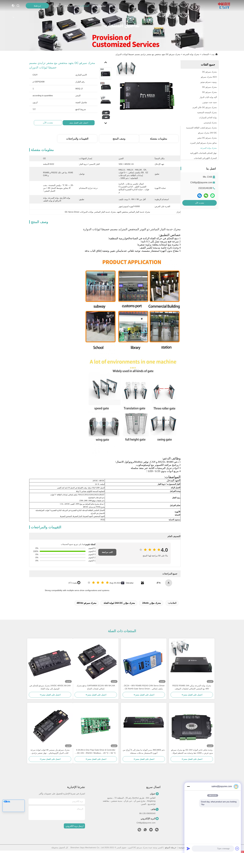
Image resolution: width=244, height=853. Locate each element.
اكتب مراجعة (107, 552)
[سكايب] (199, 195)
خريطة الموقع (170, 847)
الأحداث (71, 5)
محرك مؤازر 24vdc (151, 603)
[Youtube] (151, 830)
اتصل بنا (57, 5)
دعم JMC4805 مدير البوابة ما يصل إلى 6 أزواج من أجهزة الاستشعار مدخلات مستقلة (144, 751)
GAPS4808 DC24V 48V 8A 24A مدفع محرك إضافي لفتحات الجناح (96, 687)
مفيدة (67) (72, 583)
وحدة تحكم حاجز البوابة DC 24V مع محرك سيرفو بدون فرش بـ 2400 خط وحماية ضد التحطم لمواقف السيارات (192, 752)
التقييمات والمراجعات (77, 138)
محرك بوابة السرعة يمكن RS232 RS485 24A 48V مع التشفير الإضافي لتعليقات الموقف (191, 687)
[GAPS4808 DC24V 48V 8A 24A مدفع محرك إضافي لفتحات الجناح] (96, 661)
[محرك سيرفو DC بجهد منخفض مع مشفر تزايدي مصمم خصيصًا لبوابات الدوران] (148, 93)
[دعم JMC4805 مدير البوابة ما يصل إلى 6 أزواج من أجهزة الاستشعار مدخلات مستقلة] (144, 725)
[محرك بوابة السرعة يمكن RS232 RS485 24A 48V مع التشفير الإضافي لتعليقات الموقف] (192, 661)
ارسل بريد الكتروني (74, 826)
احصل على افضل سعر (78, 123)
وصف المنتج (119, 138)
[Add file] (237, 848)
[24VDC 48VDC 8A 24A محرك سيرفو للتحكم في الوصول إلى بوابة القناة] (50, 661)
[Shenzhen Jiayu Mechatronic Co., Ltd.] (224, 5)
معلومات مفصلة (158, 138)
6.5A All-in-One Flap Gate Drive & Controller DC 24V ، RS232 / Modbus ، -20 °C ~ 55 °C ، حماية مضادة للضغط (96, 752)
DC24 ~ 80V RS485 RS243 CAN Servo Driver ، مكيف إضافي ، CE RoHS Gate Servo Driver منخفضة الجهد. (144, 687)
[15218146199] (139, 830)
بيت (111, 5)
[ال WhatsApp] (212, 195)
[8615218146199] (145, 830)
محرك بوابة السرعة (191, 54)
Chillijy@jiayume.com (201, 182)
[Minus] (188, 786)
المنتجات (84, 5)
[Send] (188, 848)
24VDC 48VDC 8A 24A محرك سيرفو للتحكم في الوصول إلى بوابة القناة (50, 687)
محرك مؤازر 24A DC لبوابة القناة (119, 603)
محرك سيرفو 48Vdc (86, 603)
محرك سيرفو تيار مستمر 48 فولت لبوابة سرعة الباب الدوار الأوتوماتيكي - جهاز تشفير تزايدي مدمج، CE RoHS (50, 752)
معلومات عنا (99, 5)
